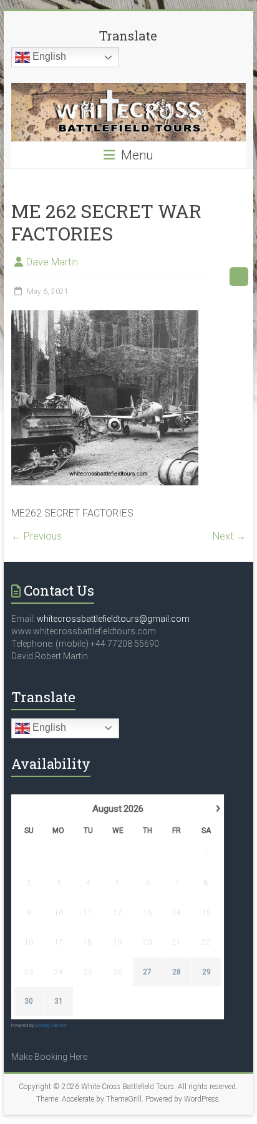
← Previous (36, 536)
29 (206, 972)
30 (28, 1001)
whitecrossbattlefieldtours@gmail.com (113, 619)
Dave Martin (52, 262)
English (48, 56)
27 (147, 972)
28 (176, 972)
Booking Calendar (51, 1025)
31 (58, 1001)
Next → (229, 536)
